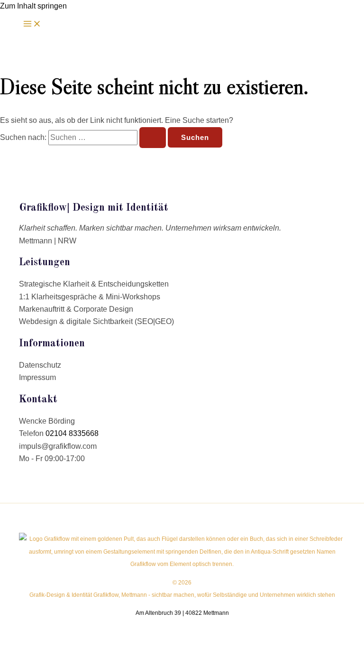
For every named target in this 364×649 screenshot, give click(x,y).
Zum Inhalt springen (33, 6)
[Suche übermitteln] (152, 137)
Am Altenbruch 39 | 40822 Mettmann (182, 613)
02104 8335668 (72, 433)
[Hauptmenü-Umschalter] (32, 24)
